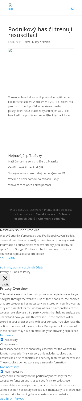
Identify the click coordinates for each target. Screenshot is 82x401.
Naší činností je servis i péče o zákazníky (33, 161)
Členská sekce (45, 214)
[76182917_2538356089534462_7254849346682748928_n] (17, 127)
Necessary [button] (6, 335)
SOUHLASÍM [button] (7, 258)
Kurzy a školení (41, 42)
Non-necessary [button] (9, 367)
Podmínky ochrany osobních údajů (21, 267)
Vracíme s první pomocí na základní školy (33, 179)
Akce (28, 42)
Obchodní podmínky (51, 218)
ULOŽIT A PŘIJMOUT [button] (13, 398)
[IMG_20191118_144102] (41, 127)
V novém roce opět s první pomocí (29, 185)
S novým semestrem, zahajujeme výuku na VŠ (36, 173)
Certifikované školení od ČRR (26, 167)
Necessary (11, 340)
